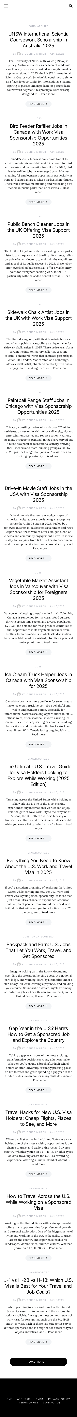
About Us (24, 1399)
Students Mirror (34, 53)
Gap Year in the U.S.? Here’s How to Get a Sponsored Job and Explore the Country (38, 1034)
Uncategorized (39, 758)
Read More (36, 104)
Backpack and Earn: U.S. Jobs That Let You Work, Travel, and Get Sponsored (38, 950)
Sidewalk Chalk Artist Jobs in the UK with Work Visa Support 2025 (38, 318)
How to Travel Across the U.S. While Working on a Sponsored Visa (38, 1202)
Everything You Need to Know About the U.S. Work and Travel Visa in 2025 (38, 866)
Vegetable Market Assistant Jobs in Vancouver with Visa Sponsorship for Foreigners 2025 (38, 589)
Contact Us (51, 1402)
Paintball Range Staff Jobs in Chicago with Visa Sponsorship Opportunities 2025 (38, 406)
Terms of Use (28, 1402)
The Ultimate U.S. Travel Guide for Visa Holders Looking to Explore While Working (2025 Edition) (38, 775)
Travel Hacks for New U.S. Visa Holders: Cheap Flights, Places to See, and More (38, 1118)
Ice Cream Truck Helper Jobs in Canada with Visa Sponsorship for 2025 (38, 680)
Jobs (38, 118)
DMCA (40, 1399)
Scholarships (39, 26)
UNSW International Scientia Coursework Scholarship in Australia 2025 (38, 40)
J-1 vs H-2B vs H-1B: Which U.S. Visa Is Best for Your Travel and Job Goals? (38, 1286)
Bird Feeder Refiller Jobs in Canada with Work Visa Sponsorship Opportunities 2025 (38, 135)
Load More (36, 1361)
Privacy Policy (59, 1399)
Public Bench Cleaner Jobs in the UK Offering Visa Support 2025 (38, 230)
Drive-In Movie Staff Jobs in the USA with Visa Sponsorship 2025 (38, 494)
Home (8, 1399)
